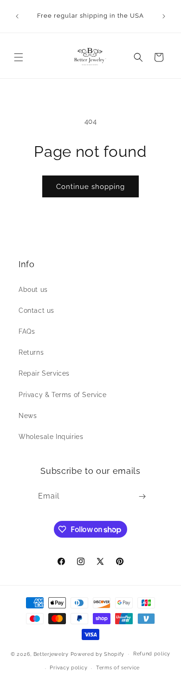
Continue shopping (90, 186)
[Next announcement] (164, 16)
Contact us (36, 310)
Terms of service (118, 668)
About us (33, 289)
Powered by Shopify (98, 654)
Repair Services (44, 373)
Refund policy (151, 654)
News (28, 415)
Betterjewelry (51, 654)
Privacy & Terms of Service (63, 394)
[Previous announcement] (17, 16)
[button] (18, 57)
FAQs (27, 331)
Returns (31, 352)
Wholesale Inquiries (51, 436)
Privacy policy (68, 668)
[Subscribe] (142, 496)
